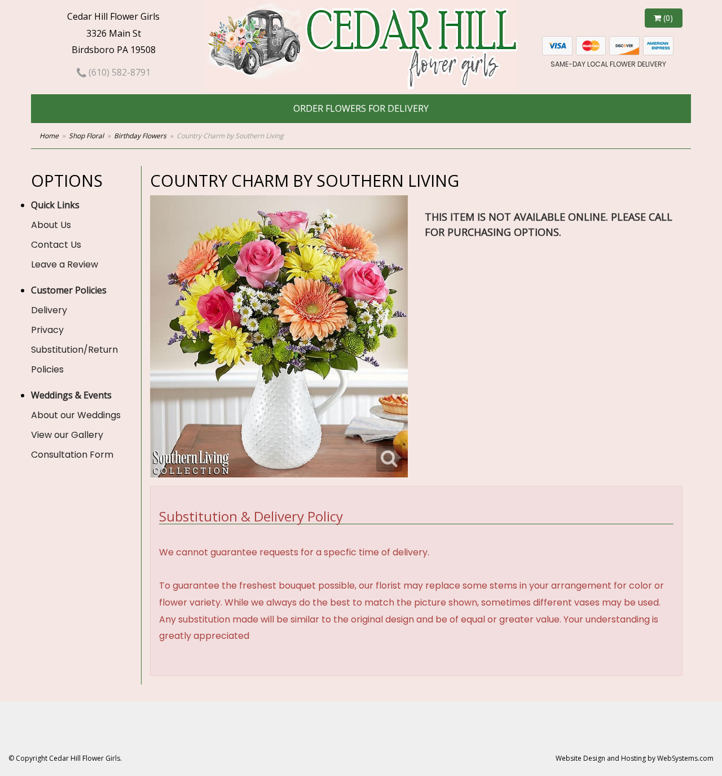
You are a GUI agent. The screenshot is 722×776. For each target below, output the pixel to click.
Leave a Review (64, 264)
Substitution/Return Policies (74, 359)
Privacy (47, 329)
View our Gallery (67, 434)
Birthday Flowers (140, 136)
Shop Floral (86, 136)
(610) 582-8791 (118, 72)
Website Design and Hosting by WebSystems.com (635, 758)
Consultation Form (72, 454)
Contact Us (56, 244)
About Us (51, 224)
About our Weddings (76, 415)
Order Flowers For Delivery (361, 108)
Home (49, 136)
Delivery (49, 310)
